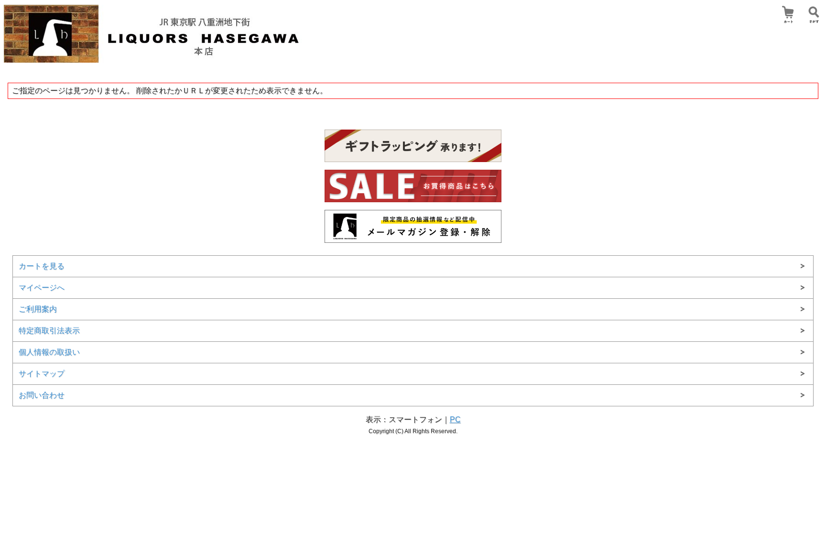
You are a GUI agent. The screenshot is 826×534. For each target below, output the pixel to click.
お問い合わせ (42, 395)
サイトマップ (42, 374)
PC (455, 419)
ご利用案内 (38, 309)
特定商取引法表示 (49, 331)
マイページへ (42, 287)
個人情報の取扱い (49, 352)
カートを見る (42, 266)
